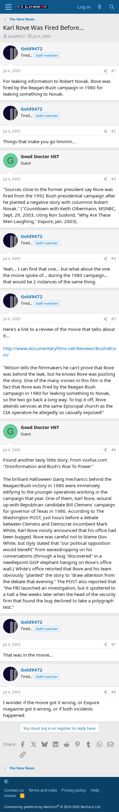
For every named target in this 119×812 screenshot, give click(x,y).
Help (95, 790)
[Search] (112, 6)
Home (10, 795)
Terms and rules (42, 790)
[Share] (105, 71)
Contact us (14, 790)
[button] (6, 781)
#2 (113, 131)
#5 (113, 318)
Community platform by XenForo (52, 806)
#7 (113, 644)
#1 (113, 70)
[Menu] (8, 7)
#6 (113, 449)
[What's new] (100, 6)
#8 (113, 692)
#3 (113, 179)
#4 (113, 258)
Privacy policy (73, 790)
